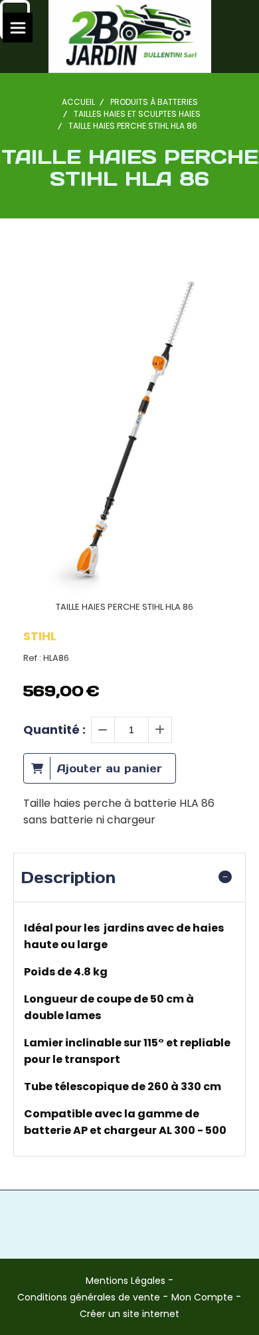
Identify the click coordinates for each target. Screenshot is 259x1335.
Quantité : (54, 729)
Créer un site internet (129, 1313)
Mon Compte (202, 1297)
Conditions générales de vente (88, 1297)
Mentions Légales (125, 1280)
